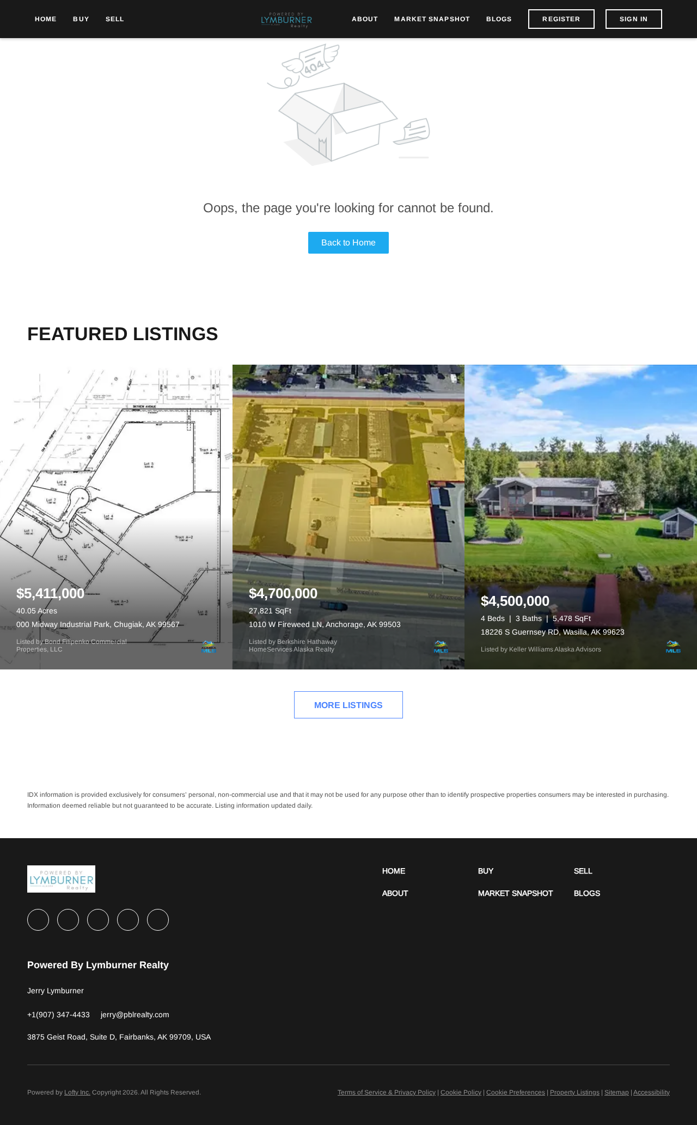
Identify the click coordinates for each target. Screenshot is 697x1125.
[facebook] (38, 920)
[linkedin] (68, 920)
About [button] (365, 19)
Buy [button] (81, 19)
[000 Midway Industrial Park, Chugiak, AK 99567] (116, 517)
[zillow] (98, 920)
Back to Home (348, 242)
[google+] (158, 920)
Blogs (499, 19)
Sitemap (616, 1092)
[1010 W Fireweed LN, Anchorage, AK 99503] (349, 517)
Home (46, 19)
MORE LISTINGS (348, 705)
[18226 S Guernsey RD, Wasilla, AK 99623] (580, 517)
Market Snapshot (432, 19)
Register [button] (561, 19)
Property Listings (575, 1092)
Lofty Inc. (77, 1092)
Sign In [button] (634, 19)
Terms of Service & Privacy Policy (387, 1092)
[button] (430, 871)
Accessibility (651, 1092)
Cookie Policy (461, 1092)
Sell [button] (115, 19)
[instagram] (128, 920)
